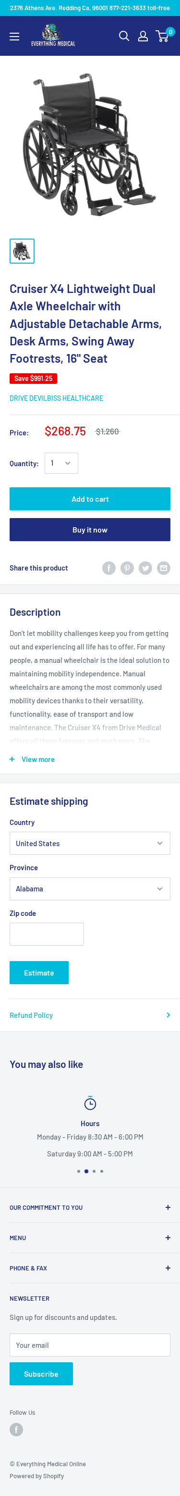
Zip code (23, 913)
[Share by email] (163, 567)
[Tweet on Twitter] (145, 567)
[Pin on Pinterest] (127, 567)
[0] (162, 36)
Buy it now (90, 529)
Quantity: (24, 463)
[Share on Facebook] (109, 567)
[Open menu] (14, 36)
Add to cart (90, 498)
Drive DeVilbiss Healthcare (56, 398)
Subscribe (41, 1373)
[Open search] (124, 36)
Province (24, 867)
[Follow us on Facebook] (16, 1429)
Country (22, 822)
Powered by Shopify (37, 1476)
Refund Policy (31, 1015)
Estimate (39, 972)
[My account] (143, 36)
